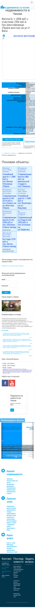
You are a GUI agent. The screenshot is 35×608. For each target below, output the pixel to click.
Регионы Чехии (11, 515)
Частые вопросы (12, 521)
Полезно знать (11, 500)
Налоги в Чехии (11, 523)
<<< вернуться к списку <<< (10, 153)
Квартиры (10, 479)
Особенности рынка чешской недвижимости (11, 508)
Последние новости (20, 560)
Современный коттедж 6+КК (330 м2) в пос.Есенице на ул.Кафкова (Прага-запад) (25, 224)
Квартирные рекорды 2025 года (17, 595)
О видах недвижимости (11, 512)
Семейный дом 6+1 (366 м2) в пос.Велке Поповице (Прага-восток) (9, 181)
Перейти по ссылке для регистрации (12, 266)
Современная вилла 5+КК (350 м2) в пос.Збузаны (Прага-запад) (9, 222)
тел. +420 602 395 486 (5, 567)
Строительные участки (11, 492)
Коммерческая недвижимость (11, 489)
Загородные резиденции (10, 485)
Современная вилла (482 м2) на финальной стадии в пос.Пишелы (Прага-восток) (24, 182)
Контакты (8, 558)
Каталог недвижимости (14, 473)
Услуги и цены (11, 543)
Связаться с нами (12, 552)
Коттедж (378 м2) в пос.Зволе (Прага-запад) (9, 242)
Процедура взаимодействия (12, 545)
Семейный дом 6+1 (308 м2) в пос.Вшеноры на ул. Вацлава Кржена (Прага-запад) (25, 204)
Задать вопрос (29, 560)
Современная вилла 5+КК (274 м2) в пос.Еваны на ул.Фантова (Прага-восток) (9, 203)
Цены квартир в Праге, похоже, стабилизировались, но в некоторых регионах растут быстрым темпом (18, 571)
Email (4, 279)
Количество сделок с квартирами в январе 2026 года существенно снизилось (16, 585)
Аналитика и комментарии (11, 518)
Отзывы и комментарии (11, 549)
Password (5, 286)
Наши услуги (10, 537)
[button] (2, 440)
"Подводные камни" (10, 525)
